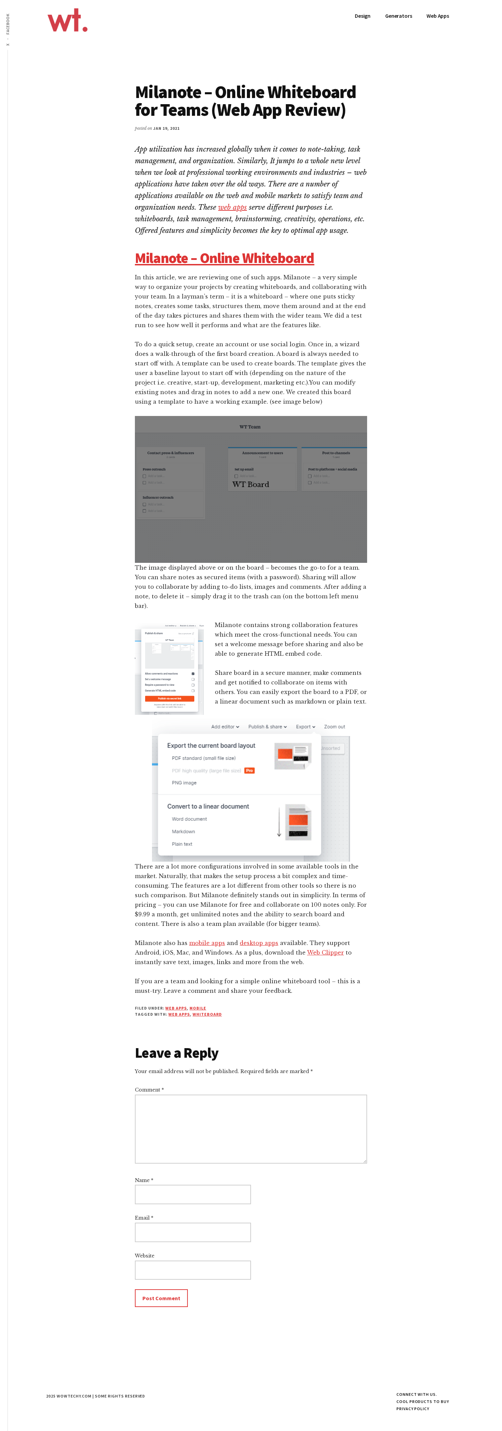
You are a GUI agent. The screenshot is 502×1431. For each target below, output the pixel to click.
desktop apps (259, 943)
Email (144, 1218)
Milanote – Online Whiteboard (224, 258)
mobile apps (207, 943)
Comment (149, 1090)
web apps (232, 207)
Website (144, 1256)
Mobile (198, 1008)
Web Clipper (325, 952)
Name (144, 1180)
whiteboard (207, 1014)
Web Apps (176, 1008)
